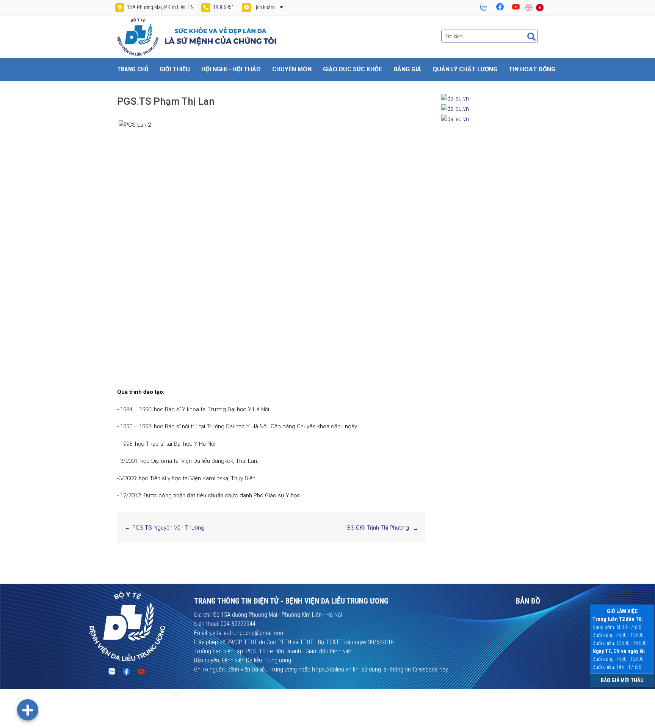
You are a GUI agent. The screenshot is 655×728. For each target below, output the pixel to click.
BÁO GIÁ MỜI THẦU (622, 680)
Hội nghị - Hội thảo (231, 69)
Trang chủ (132, 69)
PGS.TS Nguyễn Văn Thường (168, 527)
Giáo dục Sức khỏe (352, 69)
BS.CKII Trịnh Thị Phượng (378, 527)
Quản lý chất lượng (464, 69)
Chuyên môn (292, 69)
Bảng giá (407, 69)
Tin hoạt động (532, 69)
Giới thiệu (175, 69)
